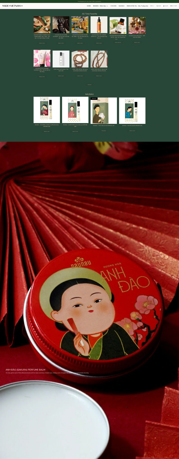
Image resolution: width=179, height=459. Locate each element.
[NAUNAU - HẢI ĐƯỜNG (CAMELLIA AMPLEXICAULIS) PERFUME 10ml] (47, 110)
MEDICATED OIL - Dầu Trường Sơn (137, 6)
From (118, 39)
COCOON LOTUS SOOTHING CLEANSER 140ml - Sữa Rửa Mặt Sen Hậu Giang (42, 70)
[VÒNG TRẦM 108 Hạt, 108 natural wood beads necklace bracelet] (80, 59)
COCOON (113, 6)
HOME (89, 6)
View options (118, 42)
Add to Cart (42, 43)
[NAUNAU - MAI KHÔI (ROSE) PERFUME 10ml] (132, 110)
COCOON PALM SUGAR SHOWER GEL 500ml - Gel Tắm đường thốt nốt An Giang (80, 36)
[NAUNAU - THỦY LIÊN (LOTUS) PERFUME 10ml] (104, 110)
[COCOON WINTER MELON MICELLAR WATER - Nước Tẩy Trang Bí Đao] (118, 25)
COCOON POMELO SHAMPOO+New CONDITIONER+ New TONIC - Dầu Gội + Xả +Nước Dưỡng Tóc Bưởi (42, 36)
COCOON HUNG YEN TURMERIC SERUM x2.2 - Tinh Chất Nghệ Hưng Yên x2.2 (99, 36)
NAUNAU (121, 6)
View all (89, 84)
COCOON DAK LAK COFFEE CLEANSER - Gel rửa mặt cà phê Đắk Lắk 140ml (61, 36)
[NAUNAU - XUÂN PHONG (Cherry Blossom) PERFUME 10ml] (75, 110)
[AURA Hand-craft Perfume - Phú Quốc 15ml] (61, 59)
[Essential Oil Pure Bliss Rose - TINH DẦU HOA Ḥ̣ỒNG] (137, 25)
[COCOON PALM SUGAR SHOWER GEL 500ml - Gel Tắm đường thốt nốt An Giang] (80, 24)
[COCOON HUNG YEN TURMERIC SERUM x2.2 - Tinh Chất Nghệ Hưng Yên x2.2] (99, 24)
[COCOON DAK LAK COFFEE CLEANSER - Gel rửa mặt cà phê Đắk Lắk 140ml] (61, 24)
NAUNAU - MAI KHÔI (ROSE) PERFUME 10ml (132, 125)
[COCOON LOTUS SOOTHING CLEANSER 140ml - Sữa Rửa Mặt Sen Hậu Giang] (42, 58)
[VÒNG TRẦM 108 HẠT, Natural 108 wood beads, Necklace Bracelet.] (99, 59)
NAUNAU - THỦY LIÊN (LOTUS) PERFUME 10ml (103, 125)
